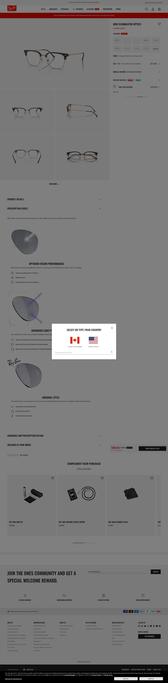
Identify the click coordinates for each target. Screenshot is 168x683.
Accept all (151, 679)
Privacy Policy (96, 675)
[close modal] (112, 327)
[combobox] (84, 352)
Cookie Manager (69, 675)
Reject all (126, 679)
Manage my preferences (13, 679)
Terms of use (108, 675)
